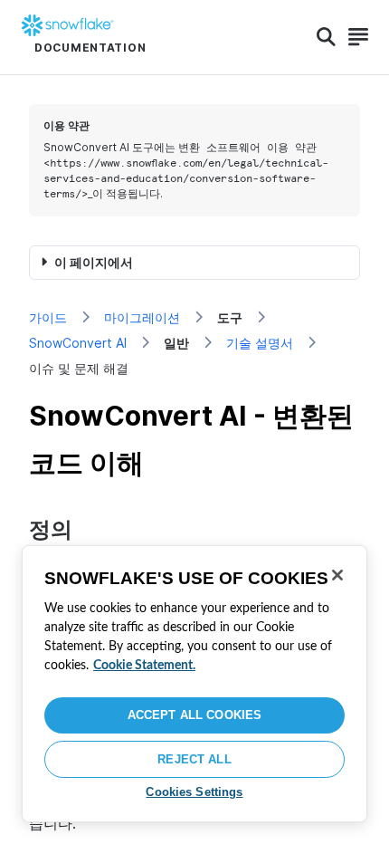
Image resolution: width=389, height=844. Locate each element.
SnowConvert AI (78, 342)
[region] (194, 683)
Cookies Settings (194, 792)
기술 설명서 (259, 342)
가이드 (48, 317)
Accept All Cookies (194, 715)
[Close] (337, 575)
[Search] (326, 37)
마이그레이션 (142, 317)
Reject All (194, 759)
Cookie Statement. (144, 665)
